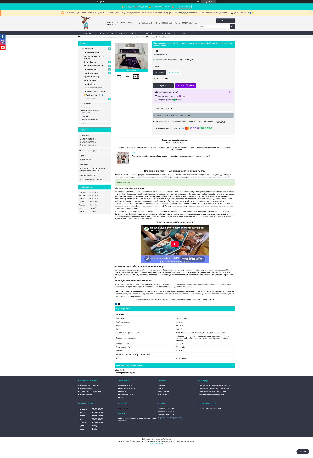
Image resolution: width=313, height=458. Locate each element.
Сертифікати (163, 394)
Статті (83, 123)
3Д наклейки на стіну (91, 77)
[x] (119, 304)
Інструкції (84, 116)
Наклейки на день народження (95, 91)
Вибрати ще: (161, 78)
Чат (304, 452)
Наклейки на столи (91, 73)
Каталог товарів (105, 33)
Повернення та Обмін (89, 120)
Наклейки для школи (91, 52)
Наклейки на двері (90, 69)
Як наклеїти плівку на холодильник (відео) (214, 388)
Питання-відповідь (126, 394)
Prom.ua (168, 439)
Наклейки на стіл (86, 394)
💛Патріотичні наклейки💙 (93, 95)
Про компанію (86, 103)
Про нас (148, 33)
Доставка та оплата (128, 33)
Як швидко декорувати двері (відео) (212, 394)
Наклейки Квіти (89, 84)
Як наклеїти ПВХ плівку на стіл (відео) (213, 391)
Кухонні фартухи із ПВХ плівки (91, 391)
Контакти (166, 33)
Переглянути (184, 7)
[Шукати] (232, 26)
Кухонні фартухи (90, 62)
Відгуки (162, 385)
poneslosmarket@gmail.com (92, 151)
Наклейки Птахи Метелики (93, 88)
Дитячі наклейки (90, 80)
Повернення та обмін (127, 388)
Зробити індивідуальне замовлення (90, 111)
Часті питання (86, 107)
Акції (183, 33)
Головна (87, 33)
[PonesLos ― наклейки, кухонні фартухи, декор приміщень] (85, 30)
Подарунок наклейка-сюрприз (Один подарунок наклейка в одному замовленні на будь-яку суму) (171, 156)
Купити (163, 85)
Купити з (181, 85)
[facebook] (116, 304)
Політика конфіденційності (186, 441)
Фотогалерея (164, 391)
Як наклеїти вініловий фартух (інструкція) (214, 385)
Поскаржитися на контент (167, 441)
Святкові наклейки (90, 99)
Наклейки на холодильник (93, 66)
